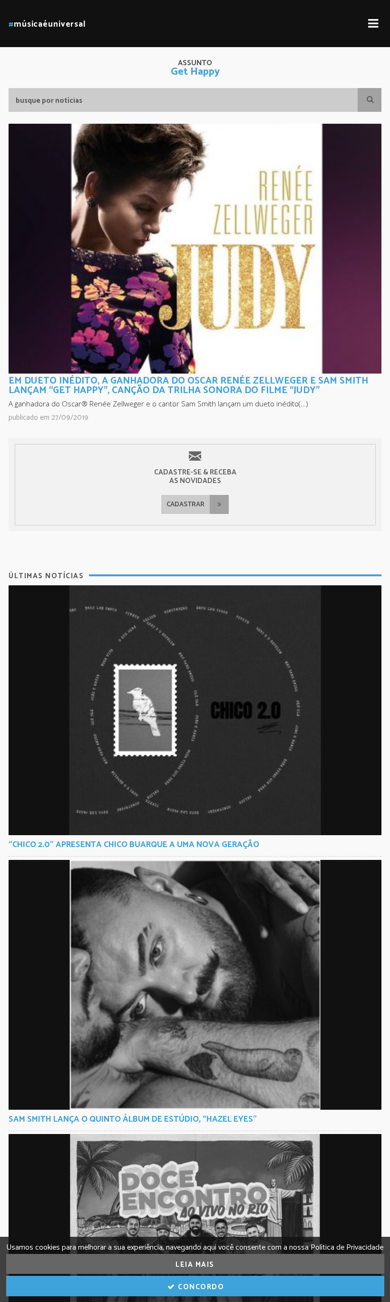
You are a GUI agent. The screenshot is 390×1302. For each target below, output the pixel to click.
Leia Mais (195, 1265)
